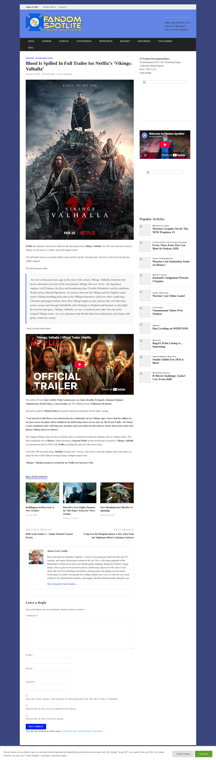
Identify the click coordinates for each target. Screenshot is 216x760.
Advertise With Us (49, 7)
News (31, 41)
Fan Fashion (165, 41)
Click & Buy (145, 73)
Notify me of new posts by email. (45, 719)
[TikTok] (189, 7)
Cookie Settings (183, 754)
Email (30, 668)
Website (30, 682)
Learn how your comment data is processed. (82, 731)
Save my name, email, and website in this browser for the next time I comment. (72, 699)
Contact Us (62, 7)
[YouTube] (171, 7)
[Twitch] (185, 7)
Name (30, 655)
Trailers (30, 58)
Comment (32, 616)
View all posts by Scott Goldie (62, 584)
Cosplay (64, 41)
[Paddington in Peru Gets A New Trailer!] (42, 504)
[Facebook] (174, 7)
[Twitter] (178, 7)
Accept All (203, 754)
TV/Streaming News (44, 58)
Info (30, 48)
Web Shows (144, 41)
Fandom (46, 41)
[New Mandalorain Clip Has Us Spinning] (117, 504)
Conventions (84, 41)
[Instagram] (182, 7)
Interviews (105, 41)
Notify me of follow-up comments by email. (51, 709)
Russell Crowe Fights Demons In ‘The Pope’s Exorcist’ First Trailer (79, 510)
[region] (108, 753)
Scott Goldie (50, 74)
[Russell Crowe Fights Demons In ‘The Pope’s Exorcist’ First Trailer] (80, 504)
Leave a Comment (64, 74)
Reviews (125, 41)
